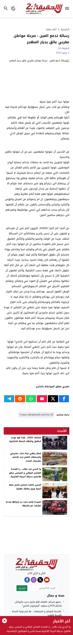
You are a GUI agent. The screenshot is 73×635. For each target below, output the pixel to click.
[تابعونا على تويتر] (40, 580)
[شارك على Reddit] (20, 399)
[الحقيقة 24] (36, 564)
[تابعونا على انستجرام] (33, 580)
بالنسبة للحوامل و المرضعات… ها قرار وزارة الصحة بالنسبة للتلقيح (37, 613)
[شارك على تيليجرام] (9, 399)
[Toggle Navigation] (67, 9)
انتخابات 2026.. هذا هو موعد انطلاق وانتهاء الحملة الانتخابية (25, 439)
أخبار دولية (51, 29)
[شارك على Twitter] (53, 399)
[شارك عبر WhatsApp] (31, 399)
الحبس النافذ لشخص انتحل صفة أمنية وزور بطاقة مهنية (25, 487)
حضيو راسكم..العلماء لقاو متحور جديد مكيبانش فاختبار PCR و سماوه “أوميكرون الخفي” (38, 604)
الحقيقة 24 (63, 48)
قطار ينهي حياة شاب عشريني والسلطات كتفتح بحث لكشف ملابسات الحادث (25, 457)
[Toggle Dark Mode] (13, 9)
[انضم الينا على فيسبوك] (27, 580)
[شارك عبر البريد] (42, 399)
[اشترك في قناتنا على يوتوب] (47, 580)
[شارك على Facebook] (64, 399)
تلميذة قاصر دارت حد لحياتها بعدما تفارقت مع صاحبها (23, 504)
